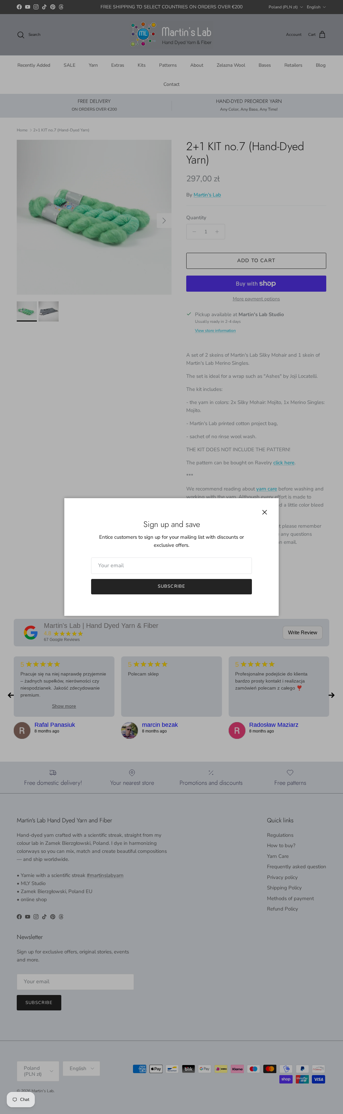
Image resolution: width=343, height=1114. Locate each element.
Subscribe (171, 586)
